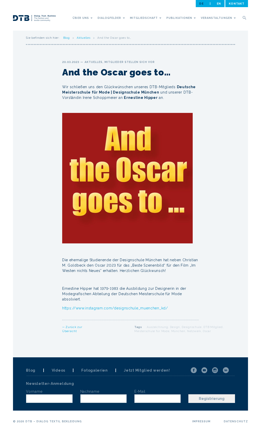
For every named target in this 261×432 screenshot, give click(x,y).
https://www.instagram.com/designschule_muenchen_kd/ (115, 308)
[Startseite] (34, 19)
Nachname (89, 391)
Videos (58, 370)
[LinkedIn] (225, 370)
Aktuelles (83, 37)
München (178, 331)
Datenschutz (236, 421)
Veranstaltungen (217, 17)
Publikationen (179, 17)
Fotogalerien (94, 370)
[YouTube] (204, 370)
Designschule (191, 327)
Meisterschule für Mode (151, 331)
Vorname (34, 391)
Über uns (81, 17)
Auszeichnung (157, 327)
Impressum (201, 421)
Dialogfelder (110, 17)
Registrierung (212, 399)
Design (175, 327)
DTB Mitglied (213, 327)
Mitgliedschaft (144, 17)
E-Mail (140, 391)
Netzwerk (194, 331)
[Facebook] (193, 370)
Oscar (207, 331)
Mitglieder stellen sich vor (130, 61)
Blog (66, 37)
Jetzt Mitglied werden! (147, 370)
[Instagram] (215, 370)
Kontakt (236, 3)
